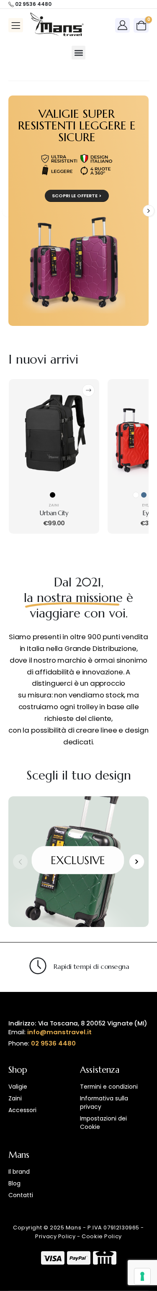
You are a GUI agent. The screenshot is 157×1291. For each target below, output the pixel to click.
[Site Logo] (57, 25)
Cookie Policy (102, 1236)
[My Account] (123, 25)
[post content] (54, 435)
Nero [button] (52, 495)
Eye (145, 505)
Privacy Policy (55, 1236)
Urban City (54, 513)
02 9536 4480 (53, 1043)
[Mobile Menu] (15, 25)
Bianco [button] (136, 495)
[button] (78, 52)
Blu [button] (144, 495)
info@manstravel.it (59, 1032)
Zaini (54, 505)
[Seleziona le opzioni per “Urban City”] (88, 390)
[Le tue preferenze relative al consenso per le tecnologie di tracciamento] (142, 1276)
